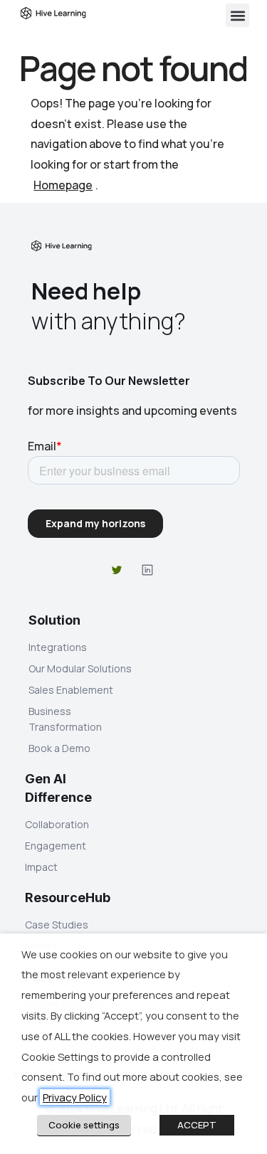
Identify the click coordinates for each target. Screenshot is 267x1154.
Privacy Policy (75, 1097)
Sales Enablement (70, 690)
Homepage (63, 185)
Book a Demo (59, 748)
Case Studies (56, 924)
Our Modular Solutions (80, 668)
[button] (237, 15)
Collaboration (57, 824)
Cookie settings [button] (84, 1124)
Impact (41, 867)
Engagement (55, 845)
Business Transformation (65, 719)
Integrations (57, 647)
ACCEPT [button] (196, 1124)
